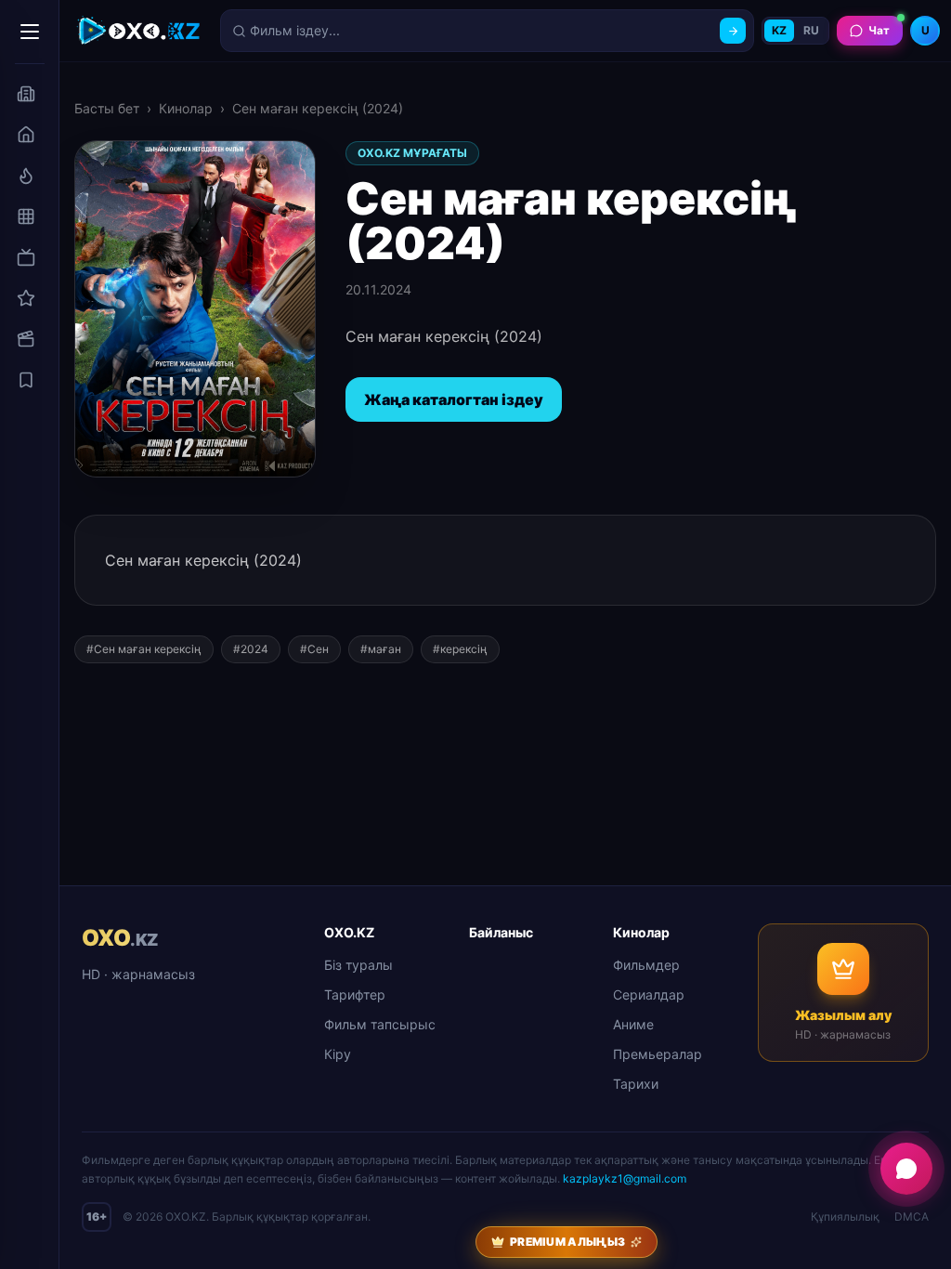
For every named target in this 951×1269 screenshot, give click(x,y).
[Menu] (29, 31)
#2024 (250, 649)
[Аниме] (26, 298)
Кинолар (186, 108)
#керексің (460, 649)
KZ (779, 30)
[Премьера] (26, 175)
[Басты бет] (26, 134)
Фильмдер (646, 965)
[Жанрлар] (26, 216)
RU (811, 30)
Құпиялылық (845, 1216)
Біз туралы (358, 965)
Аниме (633, 1024)
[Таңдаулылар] (26, 380)
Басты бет (106, 108)
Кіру (337, 1054)
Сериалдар (648, 994)
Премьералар (657, 1054)
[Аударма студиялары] (26, 93)
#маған (380, 649)
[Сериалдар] (26, 257)
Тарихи (635, 1084)
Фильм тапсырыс (380, 1024)
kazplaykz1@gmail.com (624, 1178)
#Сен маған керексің (144, 649)
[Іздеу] (733, 31)
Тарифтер (354, 994)
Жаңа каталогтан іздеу (453, 399)
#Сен (314, 649)
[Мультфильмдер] (26, 339)
